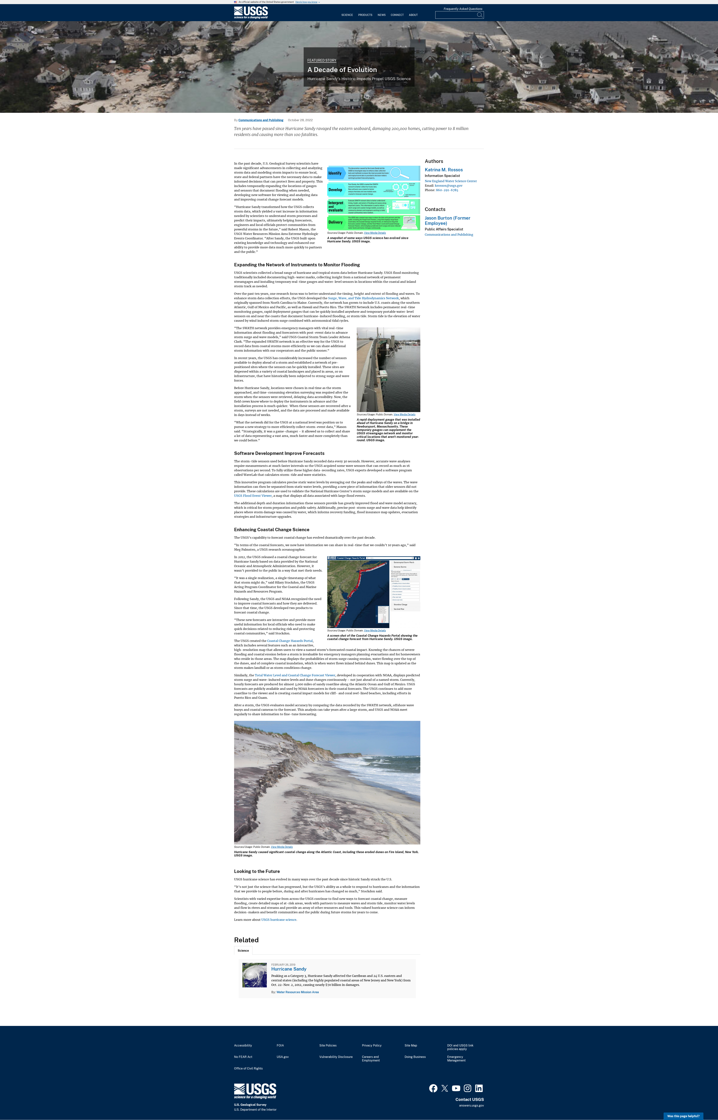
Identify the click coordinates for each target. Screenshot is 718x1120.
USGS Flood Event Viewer (253, 496)
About (413, 14)
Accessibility (243, 1045)
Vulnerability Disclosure (336, 1057)
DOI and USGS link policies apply (460, 1047)
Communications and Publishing (260, 120)
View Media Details (375, 232)
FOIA (280, 1045)
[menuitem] (347, 12)
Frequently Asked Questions (463, 9)
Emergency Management (456, 1058)
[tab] (243, 950)
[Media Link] (373, 198)
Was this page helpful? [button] (683, 1116)
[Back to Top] (704, 1106)
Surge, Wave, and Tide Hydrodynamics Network (363, 298)
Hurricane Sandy (288, 968)
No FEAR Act (243, 1057)
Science (347, 14)
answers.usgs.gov (471, 1105)
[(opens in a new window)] (433, 1087)
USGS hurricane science (278, 920)
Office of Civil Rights (248, 1068)
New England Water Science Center (451, 181)
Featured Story (321, 60)
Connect (397, 14)
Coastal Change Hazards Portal (290, 641)
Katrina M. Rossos (444, 169)
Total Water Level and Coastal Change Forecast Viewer (295, 675)
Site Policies (328, 1045)
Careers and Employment (371, 1058)
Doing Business (415, 1057)
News (382, 14)
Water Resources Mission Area (298, 992)
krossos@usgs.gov (448, 185)
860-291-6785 (447, 190)
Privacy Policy (372, 1045)
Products (365, 14)
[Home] (251, 18)
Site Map (411, 1045)
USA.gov (283, 1057)
